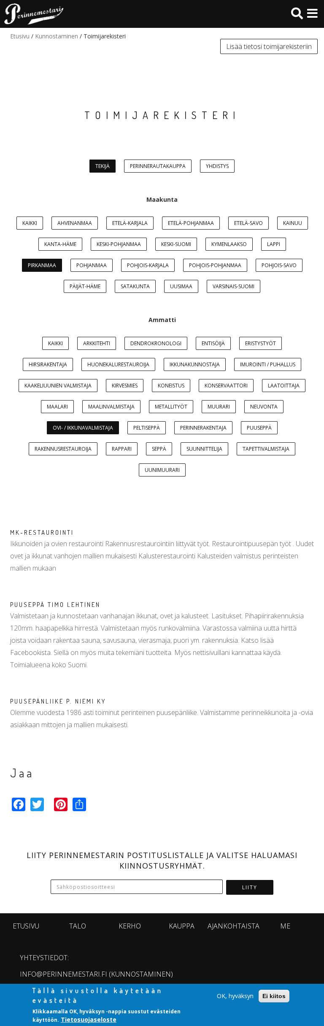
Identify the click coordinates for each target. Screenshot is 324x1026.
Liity (249, 887)
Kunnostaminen (56, 36)
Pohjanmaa (91, 265)
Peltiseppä (146, 427)
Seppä (159, 448)
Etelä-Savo (248, 223)
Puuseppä (259, 427)
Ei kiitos (274, 996)
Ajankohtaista (233, 926)
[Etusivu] (31, 13)
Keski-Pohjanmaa (119, 244)
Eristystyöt (260, 343)
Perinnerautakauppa (158, 166)
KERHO (130, 926)
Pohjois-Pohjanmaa (215, 265)
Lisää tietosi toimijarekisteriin (269, 46)
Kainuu (292, 223)
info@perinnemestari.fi (63, 974)
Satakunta (135, 286)
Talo (77, 926)
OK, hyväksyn (235, 996)
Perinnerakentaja (203, 427)
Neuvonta (264, 406)
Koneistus (171, 385)
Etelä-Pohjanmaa (191, 223)
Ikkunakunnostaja (195, 364)
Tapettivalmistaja (266, 448)
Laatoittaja (284, 385)
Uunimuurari (162, 470)
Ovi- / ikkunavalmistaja (83, 427)
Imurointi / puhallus (267, 364)
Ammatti (162, 320)
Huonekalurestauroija (118, 364)
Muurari (219, 406)
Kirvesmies (125, 385)
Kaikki (29, 223)
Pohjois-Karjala (148, 265)
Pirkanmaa (42, 265)
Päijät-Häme (85, 286)
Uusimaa (181, 286)
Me (285, 926)
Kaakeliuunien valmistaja (58, 385)
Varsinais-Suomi (233, 286)
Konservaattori (226, 385)
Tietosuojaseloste (88, 1019)
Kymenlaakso (229, 244)
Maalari (57, 406)
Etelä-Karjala (130, 223)
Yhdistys (217, 166)
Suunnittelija (204, 448)
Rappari (122, 448)
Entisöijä (213, 343)
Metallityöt (171, 406)
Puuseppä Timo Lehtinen (55, 605)
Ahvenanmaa (74, 223)
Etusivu (20, 36)
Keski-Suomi (176, 244)
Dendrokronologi (155, 343)
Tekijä (102, 166)
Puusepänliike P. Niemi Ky (58, 701)
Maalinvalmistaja (111, 406)
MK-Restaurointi (42, 532)
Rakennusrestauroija (63, 448)
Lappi (273, 244)
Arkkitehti (96, 343)
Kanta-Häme (60, 244)
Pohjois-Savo (279, 265)
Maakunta (162, 199)
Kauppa (181, 926)
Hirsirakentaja (48, 364)
